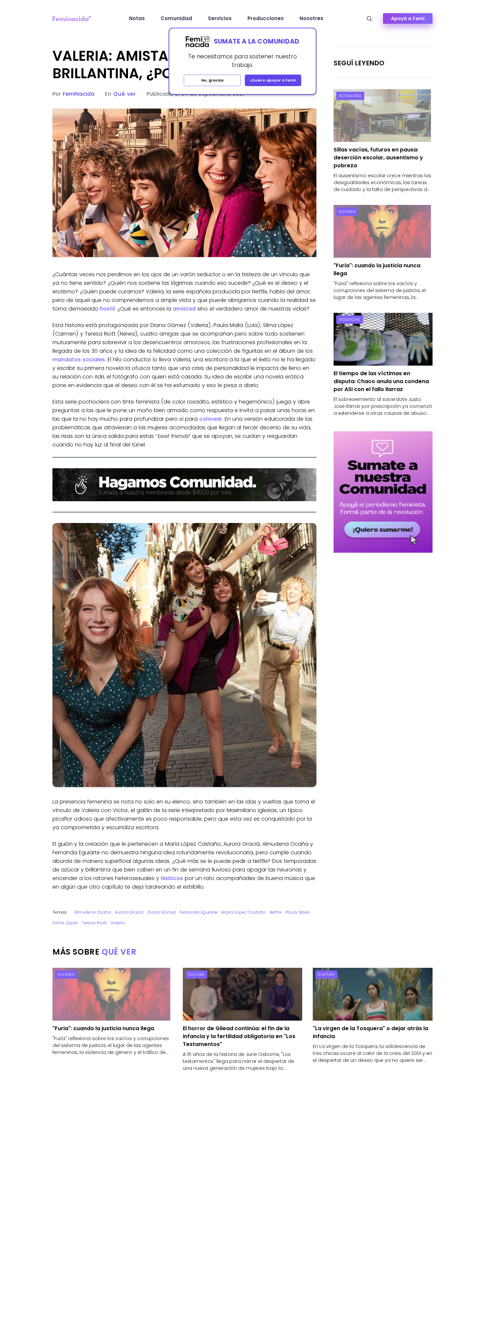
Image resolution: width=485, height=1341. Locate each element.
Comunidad (176, 18)
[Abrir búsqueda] (369, 18)
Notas (137, 18)
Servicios (220, 18)
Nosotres (311, 18)
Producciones (265, 18)
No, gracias (212, 80)
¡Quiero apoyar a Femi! (273, 80)
